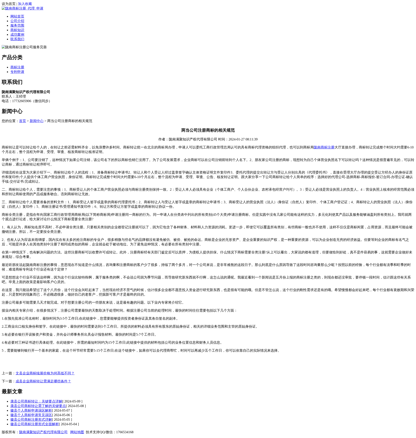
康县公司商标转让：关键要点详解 (36, 401)
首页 (22, 121)
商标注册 (17, 67)
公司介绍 (17, 21)
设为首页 (9, 4)
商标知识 (17, 30)
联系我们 (17, 39)
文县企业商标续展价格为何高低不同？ (45, 373)
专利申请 (17, 72)
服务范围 (17, 25)
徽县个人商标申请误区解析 (31, 410)
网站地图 (77, 432)
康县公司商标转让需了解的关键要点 (38, 406)
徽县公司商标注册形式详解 (31, 419)
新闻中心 (37, 121)
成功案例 (17, 34)
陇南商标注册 (324, 147)
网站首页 (17, 16)
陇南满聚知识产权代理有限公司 (43, 432)
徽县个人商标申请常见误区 (31, 415)
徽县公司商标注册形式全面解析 (34, 424)
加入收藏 (25, 4)
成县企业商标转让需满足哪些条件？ (43, 381)
